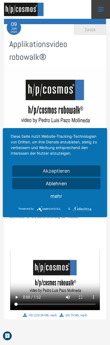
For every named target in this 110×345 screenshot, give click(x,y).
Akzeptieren (56, 171)
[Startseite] (25, 9)
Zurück (90, 29)
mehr (56, 196)
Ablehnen (56, 183)
